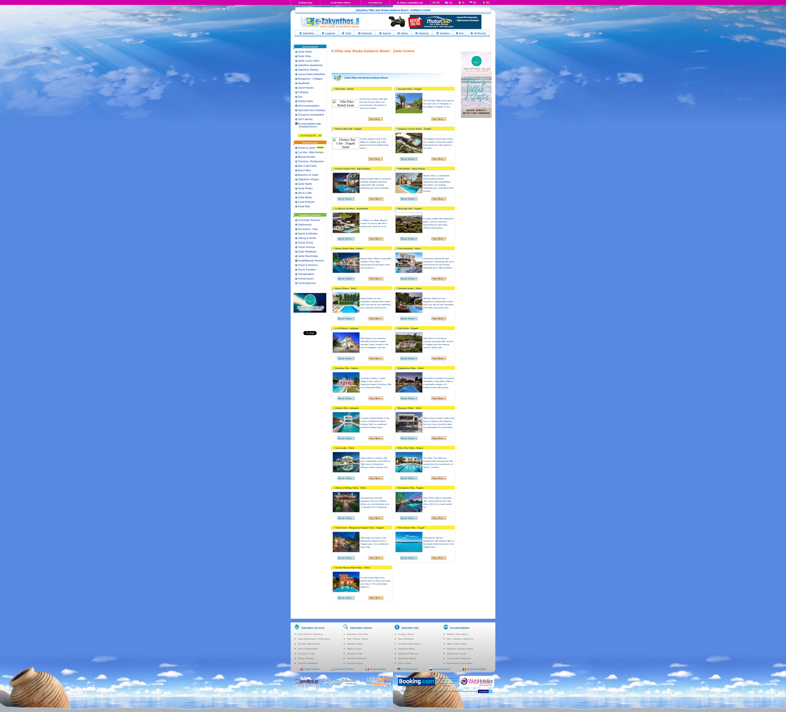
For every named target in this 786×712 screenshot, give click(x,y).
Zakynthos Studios (308, 69)
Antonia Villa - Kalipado (347, 408)
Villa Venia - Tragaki (408, 328)
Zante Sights (305, 184)
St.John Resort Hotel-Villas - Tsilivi (352, 568)
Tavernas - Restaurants (311, 161)
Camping (303, 92)
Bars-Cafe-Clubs (307, 165)
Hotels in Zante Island (457, 634)
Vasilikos (444, 33)
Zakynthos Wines (355, 644)
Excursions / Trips (306, 653)
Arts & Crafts (305, 193)
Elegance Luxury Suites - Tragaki (414, 129)
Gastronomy (305, 224)
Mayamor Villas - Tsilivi (409, 408)
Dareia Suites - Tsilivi (346, 288)
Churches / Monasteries (409, 644)
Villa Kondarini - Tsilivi (409, 248)
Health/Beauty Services (311, 260)
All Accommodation (308, 105)
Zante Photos (305, 188)
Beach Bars (304, 170)
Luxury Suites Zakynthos (311, 74)
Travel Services (306, 247)
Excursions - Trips (308, 229)
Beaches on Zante (308, 174)
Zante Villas (304, 56)
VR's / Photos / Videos (357, 639)
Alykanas (424, 33)
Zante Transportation (308, 649)
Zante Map (304, 206)
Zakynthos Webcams (357, 658)
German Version (409, 669)
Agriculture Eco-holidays (311, 110)
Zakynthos (308, 33)
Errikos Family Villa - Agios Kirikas (352, 169)
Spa (300, 96)
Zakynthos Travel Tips (357, 634)
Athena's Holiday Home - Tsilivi (350, 488)
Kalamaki (366, 33)
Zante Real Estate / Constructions (314, 639)
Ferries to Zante (307, 147)
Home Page (306, 2)
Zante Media (305, 197)
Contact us (376, 2)
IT (463, 2)
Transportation (306, 274)
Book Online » (409, 159)
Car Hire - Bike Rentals (311, 152)
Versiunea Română (476, 669)
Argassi (387, 33)
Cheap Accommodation (311, 114)
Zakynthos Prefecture (408, 653)
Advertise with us (341, 2)
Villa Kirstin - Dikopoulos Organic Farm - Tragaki (359, 528)
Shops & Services (308, 265)
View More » (375, 119)
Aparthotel (303, 83)
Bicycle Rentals (306, 156)
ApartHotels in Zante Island (460, 663)
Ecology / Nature (406, 634)
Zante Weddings (307, 251)
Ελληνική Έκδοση (344, 669)
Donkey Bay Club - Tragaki (348, 129)
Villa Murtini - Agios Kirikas (411, 169)
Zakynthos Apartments (310, 65)
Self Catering (305, 119)
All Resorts (480, 33)
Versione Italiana (378, 669)
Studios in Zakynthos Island (460, 649)
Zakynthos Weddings (308, 663)
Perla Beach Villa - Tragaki (411, 528)
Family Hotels (305, 101)
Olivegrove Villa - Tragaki (410, 488)
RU (475, 2)
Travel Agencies (307, 283)
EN (437, 2)
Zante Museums (405, 639)
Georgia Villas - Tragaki (410, 89)
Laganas (330, 33)
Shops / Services (306, 658)
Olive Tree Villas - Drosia (410, 448)
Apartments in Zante (456, 653)
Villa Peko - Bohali (344, 89)
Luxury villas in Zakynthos (459, 658)
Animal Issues (306, 278)
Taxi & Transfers (307, 269)
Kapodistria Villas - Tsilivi (411, 368)
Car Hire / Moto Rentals (309, 644)
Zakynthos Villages (308, 179)
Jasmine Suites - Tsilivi (409, 288)
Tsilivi (348, 33)
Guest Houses (306, 87)
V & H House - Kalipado (346, 328)
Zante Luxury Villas (308, 60)
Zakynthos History (406, 649)
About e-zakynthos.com (411, 2)
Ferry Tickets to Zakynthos (310, 634)
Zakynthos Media (355, 663)
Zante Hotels (305, 51)
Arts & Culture (404, 663)
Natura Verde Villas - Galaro (349, 248)
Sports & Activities (308, 233)
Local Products (306, 202)
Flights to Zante (354, 649)
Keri (461, 33)
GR (450, 2)
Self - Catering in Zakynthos (460, 639)
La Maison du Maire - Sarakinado (351, 208)
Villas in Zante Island (456, 644)
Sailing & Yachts (307, 238)
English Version (311, 669)
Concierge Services (309, 220)
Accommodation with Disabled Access (308, 125)
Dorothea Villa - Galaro (346, 368)
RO (488, 2)
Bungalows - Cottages (310, 78)
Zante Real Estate (308, 256)
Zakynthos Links (354, 653)
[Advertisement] (393, 62)
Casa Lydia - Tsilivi (344, 448)
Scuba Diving (305, 242)
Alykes (404, 33)
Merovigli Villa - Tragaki (410, 208)
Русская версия (442, 669)
